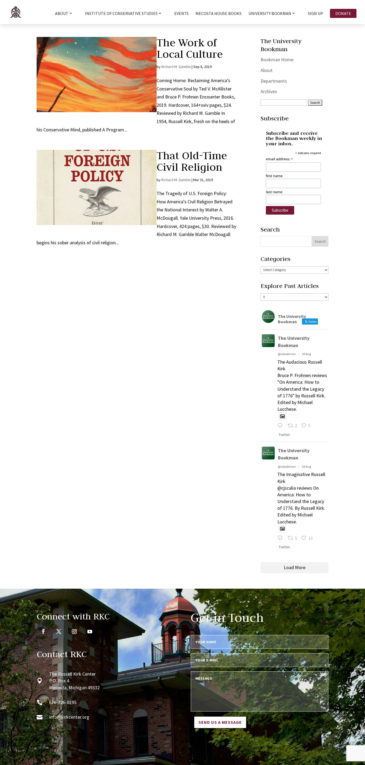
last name (274, 192)
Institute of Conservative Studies (121, 13)
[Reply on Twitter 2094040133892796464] (281, 426)
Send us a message (220, 722)
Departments (274, 81)
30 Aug (306, 354)
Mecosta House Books (219, 14)
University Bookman (269, 13)
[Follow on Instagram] (74, 631)
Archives (269, 91)
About (267, 70)
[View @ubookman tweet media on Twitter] (282, 416)
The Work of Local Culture (190, 48)
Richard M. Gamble (176, 66)
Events (181, 14)
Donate (343, 13)
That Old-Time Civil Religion (192, 161)
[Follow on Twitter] (58, 631)
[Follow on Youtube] (89, 631)
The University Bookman (293, 341)
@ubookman (287, 354)
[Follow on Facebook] (43, 631)
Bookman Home (277, 59)
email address (279, 159)
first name (274, 176)
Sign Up (315, 14)
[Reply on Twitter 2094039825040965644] (281, 538)
